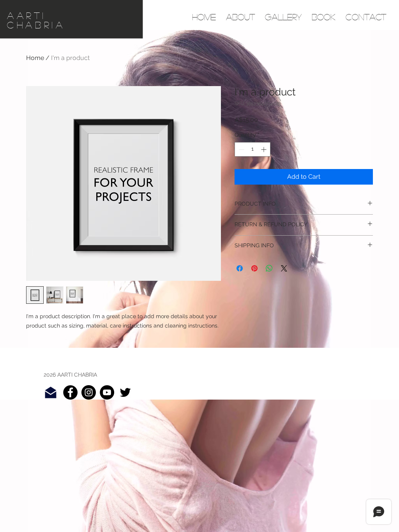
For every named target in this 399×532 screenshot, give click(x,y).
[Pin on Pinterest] (254, 268)
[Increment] (264, 149)
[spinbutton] (252, 149)
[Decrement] (240, 149)
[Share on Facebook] (239, 268)
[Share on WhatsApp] (269, 268)
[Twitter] (125, 392)
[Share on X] (284, 268)
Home (35, 58)
